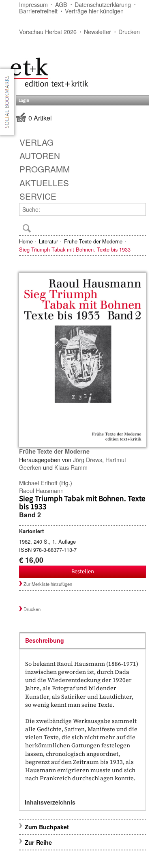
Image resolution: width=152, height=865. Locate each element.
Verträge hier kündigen (94, 10)
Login (24, 100)
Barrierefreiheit (38, 10)
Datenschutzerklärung (103, 4)
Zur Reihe (38, 842)
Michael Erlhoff (38, 482)
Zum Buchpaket (48, 827)
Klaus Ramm (71, 467)
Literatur (48, 241)
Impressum (33, 4)
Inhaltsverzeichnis (50, 802)
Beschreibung (44, 640)
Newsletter (97, 31)
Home (26, 241)
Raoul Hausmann (41, 490)
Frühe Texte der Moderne (93, 241)
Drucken (129, 31)
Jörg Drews (87, 459)
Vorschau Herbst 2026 (48, 31)
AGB (61, 4)
